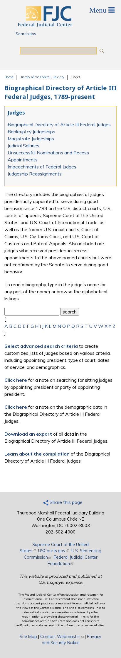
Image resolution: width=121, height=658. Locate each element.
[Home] (45, 25)
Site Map (28, 636)
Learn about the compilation (37, 454)
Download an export (28, 434)
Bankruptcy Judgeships (31, 131)
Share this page (65, 502)
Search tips (26, 33)
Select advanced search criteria (41, 346)
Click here (15, 380)
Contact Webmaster (62, 636)
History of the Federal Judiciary (41, 77)
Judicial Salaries (23, 146)
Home (8, 77)
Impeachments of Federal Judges (42, 167)
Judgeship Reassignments (35, 174)
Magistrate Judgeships (31, 139)
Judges (75, 77)
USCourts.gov (53, 550)
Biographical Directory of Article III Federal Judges (59, 124)
